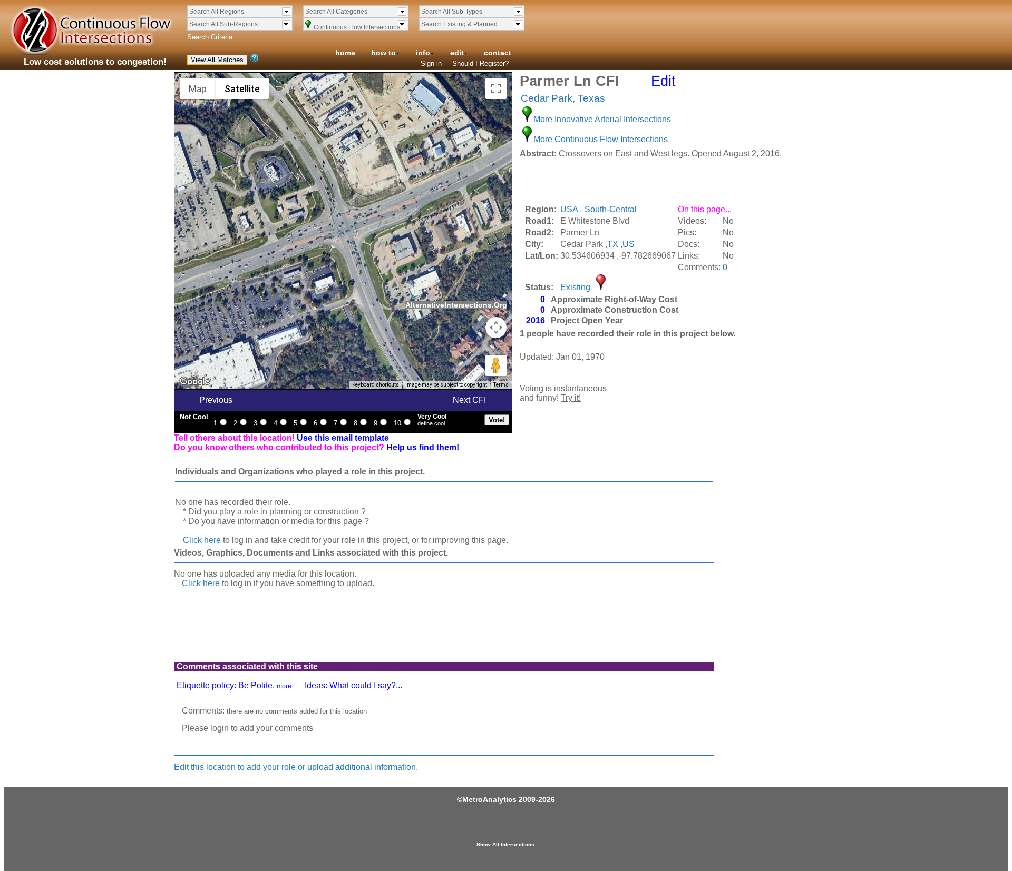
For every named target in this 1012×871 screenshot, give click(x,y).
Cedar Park (546, 98)
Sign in (431, 63)
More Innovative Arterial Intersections (602, 119)
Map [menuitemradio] (198, 88)
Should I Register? (480, 63)
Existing (575, 287)
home (345, 52)
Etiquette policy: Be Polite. (236, 685)
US (628, 244)
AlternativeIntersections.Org (456, 305)
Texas (591, 98)
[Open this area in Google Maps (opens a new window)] (194, 382)
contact (497, 52)
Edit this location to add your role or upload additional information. (296, 767)
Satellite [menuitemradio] (242, 88)
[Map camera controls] (496, 327)
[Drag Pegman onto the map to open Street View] (496, 365)
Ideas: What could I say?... (353, 685)
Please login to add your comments (247, 728)
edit (457, 52)
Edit (663, 81)
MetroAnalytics (489, 799)
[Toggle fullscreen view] (496, 88)
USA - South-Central (598, 209)
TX (612, 244)
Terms (501, 385)
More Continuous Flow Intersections (600, 139)
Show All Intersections (505, 844)
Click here (202, 540)
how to (383, 52)
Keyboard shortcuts (375, 385)
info (423, 52)
